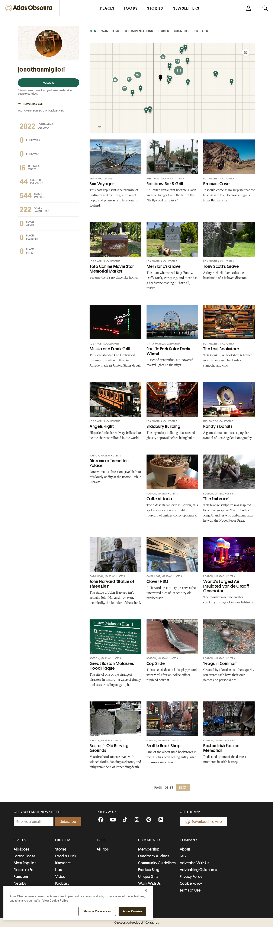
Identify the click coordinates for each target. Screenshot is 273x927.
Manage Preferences (97, 911)
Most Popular (25, 863)
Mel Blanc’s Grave (164, 266)
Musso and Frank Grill (110, 349)
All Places (21, 849)
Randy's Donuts (217, 426)
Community (149, 840)
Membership (149, 849)
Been (93, 30)
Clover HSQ (157, 581)
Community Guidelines (157, 863)
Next (183, 787)
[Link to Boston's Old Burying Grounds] (115, 718)
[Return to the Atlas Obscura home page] (30, 8)
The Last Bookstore (221, 349)
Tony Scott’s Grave (221, 266)
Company (188, 840)
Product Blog (148, 869)
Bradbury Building (163, 426)
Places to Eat (24, 869)
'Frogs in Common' (220, 663)
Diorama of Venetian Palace (109, 463)
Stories (163, 30)
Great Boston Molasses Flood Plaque (112, 665)
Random (21, 876)
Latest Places (24, 856)
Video (60, 876)
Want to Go (110, 30)
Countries (181, 30)
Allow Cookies (132, 911)
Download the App (207, 821)
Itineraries (63, 863)
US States (201, 30)
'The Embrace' (216, 499)
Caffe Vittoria (159, 499)
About (185, 849)
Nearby (20, 883)
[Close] (146, 890)
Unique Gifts (148, 876)
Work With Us (149, 883)
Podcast (62, 883)
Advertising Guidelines (198, 869)
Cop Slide (156, 663)
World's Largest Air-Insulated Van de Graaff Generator (226, 586)
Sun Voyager (102, 184)
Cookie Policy (191, 883)
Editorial (63, 840)
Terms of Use (190, 890)
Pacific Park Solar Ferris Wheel (168, 351)
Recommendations (139, 30)
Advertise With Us (194, 863)
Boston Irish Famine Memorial (221, 748)
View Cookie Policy (55, 900)
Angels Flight (102, 426)
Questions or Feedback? (136, 922)
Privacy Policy (191, 876)
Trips (101, 840)
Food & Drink (65, 856)
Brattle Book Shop (164, 746)
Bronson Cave (216, 184)
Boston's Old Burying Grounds (109, 748)
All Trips (103, 849)
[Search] (265, 8)
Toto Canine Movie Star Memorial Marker (112, 268)
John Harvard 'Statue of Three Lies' (112, 583)
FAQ (183, 856)
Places (20, 840)
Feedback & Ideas (153, 856)
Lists (58, 869)
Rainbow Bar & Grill (165, 184)
